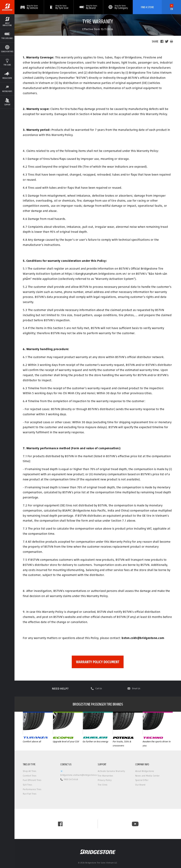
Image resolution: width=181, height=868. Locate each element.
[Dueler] (128, 723)
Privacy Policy (105, 780)
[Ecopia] (98, 723)
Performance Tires (32, 789)
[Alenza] (68, 723)
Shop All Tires (29, 771)
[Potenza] (158, 723)
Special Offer (141, 780)
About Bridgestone (144, 771)
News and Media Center (147, 775)
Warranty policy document (97, 661)
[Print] (171, 41)
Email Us (136, 688)
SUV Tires (27, 784)
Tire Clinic (103, 784)
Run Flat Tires (29, 793)
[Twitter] (167, 41)
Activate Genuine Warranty (111, 771)
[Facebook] (162, 41)
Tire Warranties (105, 775)
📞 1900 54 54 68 (69, 779)
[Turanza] (38, 723)
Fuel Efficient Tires (32, 780)
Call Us (98, 688)
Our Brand (140, 784)
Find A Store (147, 7)
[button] (7, 21)
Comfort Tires (29, 775)
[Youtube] (135, 824)
